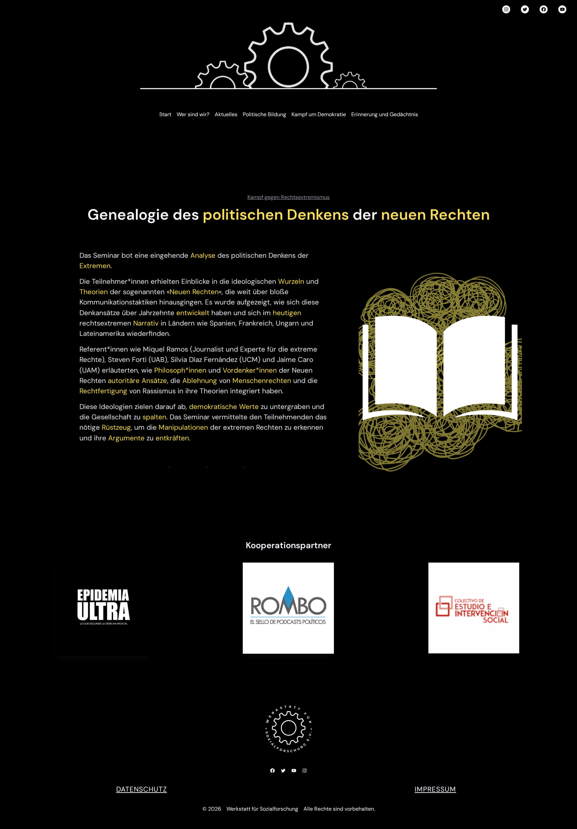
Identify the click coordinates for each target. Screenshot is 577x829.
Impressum (435, 789)
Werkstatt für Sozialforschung (262, 808)
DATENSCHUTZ (141, 789)
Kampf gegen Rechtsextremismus (288, 197)
